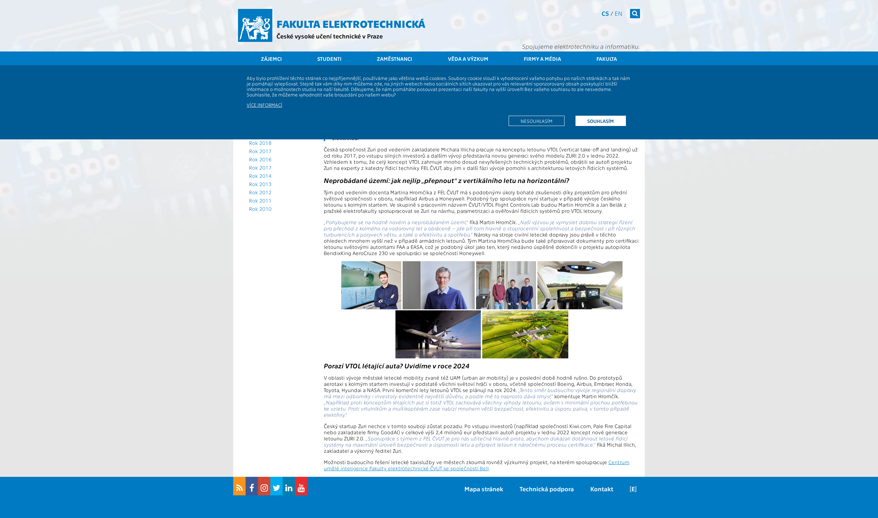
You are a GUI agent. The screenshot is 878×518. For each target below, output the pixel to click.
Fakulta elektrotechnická (350, 23)
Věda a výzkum (468, 59)
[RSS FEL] (239, 486)
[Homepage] (255, 25)
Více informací (264, 104)
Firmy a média (542, 59)
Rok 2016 (260, 159)
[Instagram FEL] (264, 486)
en (618, 13)
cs (605, 13)
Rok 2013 (260, 184)
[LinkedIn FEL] (289, 486)
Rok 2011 (260, 200)
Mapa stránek (483, 488)
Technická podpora (547, 488)
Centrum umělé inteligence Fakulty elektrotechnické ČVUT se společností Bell (476, 465)
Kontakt (601, 488)
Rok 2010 (260, 209)
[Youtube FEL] (301, 486)
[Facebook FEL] (252, 486)
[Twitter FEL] (276, 486)
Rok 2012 (260, 192)
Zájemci (271, 59)
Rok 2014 (260, 176)
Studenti (329, 59)
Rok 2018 (260, 143)
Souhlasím (600, 121)
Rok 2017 (260, 151)
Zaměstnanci (394, 59)
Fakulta (606, 59)
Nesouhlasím (537, 121)
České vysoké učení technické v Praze (329, 35)
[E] (633, 488)
